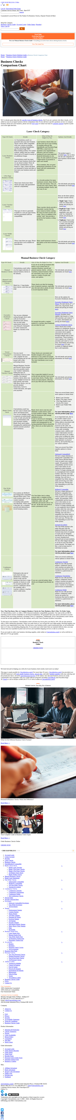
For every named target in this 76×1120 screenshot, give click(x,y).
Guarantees (8, 1038)
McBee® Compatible (61, 489)
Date (10, 928)
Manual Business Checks (7, 271)
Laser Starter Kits (14, 933)
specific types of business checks (32, 120)
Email (5, 679)
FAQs (7, 981)
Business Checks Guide (8, 24)
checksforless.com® (7, 1084)
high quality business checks (25, 674)
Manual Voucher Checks (7, 372)
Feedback (8, 1077)
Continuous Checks (7, 568)
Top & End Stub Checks (16, 958)
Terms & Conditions (11, 1021)
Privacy (7, 1016)
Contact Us (8, 983)
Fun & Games (13, 967)
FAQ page (35, 123)
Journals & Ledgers (61, 525)
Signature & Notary (15, 917)
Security (7, 1018)
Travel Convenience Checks (7, 353)
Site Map (7, 1040)
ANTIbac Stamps (14, 915)
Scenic (11, 976)
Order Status (31, 24)
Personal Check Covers (16, 947)
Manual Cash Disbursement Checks (7, 281)
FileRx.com (8, 1073)
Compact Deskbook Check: (63, 325)
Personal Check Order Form (13, 1058)
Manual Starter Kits (15, 935)
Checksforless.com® (53, 632)
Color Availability (10, 1035)
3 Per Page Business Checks (7, 177)
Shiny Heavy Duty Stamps (17, 926)
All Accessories (13, 949)
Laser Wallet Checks (7, 234)
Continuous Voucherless (62, 576)
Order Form (8, 1054)
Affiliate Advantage (11, 1068)
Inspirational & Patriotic (16, 970)
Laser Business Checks (7, 156)
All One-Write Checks (16, 885)
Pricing (7, 1033)
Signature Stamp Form (12, 1059)
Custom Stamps (14, 912)
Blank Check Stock (7, 411)
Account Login (21, 24)
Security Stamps (14, 922)
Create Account (9, 857)
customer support (58, 123)
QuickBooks (52, 677)
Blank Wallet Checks (15, 874)
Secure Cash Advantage (12, 1071)
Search (21, 12)
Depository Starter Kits (16, 940)
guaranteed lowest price (28, 676)
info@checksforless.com (13, 1000)
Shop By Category (6, 23)
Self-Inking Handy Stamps (17, 924)
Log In (3, 8)
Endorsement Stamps (15, 910)
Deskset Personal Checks (16, 956)
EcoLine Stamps (14, 919)
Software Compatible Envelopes (19, 903)
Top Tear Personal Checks (17, 954)
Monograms (12, 972)
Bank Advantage (10, 1070)
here (65, 155)
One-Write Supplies (7, 489)
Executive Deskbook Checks (7, 316)
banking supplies (55, 674)
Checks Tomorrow (10, 1031)
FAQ (6, 1014)
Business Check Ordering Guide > (17, 55)
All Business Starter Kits (16, 938)
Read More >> (5, 743)
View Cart (5, 26)
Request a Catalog (10, 1061)
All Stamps (12, 921)
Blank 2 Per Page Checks (17, 871)
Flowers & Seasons (15, 969)
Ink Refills (12, 930)
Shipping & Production (12, 1030)
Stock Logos (9, 1042)
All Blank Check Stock (16, 873)
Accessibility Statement (12, 1019)
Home (3, 55)
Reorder (38, 24)
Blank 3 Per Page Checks (17, 869)
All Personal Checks (15, 960)
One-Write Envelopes (15, 905)
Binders (11, 944)
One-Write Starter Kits (16, 937)
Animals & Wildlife (15, 963)
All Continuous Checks (16, 896)
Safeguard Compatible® (62, 454)
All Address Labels (15, 977)
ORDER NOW (38, 648)
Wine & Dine (13, 974)
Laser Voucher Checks (7, 205)
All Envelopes (13, 906)
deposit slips (38, 674)
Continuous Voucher (61, 562)
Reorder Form (9, 1056)
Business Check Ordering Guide (16, 57)
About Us (8, 1009)
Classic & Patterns (14, 965)
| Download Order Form (13, 8)
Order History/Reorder (12, 1051)
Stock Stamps (13, 914)
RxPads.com (9, 1075)
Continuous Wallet (61, 590)
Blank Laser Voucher (15, 867)
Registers (11, 946)
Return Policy (9, 1037)
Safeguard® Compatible (16, 882)
